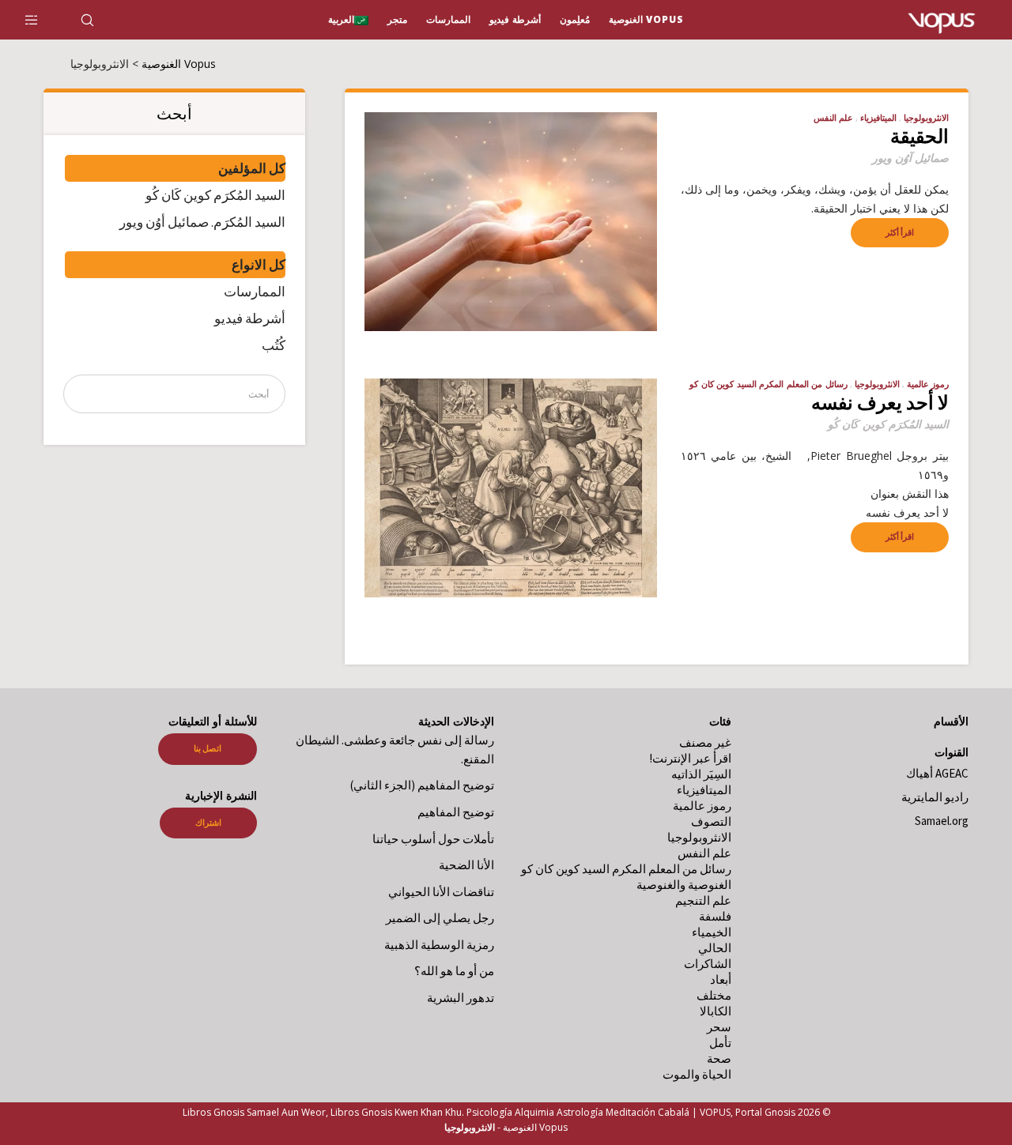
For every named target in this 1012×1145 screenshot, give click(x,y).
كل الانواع (258, 264)
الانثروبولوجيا (926, 117)
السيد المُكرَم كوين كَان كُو (215, 195)
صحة (719, 1058)
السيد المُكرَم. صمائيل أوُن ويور (202, 222)
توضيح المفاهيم (455, 811)
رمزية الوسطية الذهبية (439, 944)
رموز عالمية (928, 384)
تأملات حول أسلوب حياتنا (433, 838)
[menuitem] (348, 20)
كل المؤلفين (251, 168)
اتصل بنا (207, 748)
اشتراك (208, 822)
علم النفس (834, 117)
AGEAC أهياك (937, 773)
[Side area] (41, 20)
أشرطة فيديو (249, 318)
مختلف (714, 995)
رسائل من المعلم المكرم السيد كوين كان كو (768, 384)
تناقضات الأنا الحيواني (441, 891)
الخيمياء (711, 932)
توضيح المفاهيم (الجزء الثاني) (422, 785)
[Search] (97, 20)
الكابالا (715, 1011)
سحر (719, 1026)
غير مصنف (705, 742)
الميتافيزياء (878, 117)
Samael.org (942, 820)
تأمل (719, 1042)
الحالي (714, 947)
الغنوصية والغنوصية (683, 884)
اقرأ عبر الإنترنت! (690, 758)
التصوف (711, 821)
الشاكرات (707, 963)
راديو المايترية (935, 796)
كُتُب (273, 345)
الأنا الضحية (466, 864)
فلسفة (715, 916)
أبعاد (720, 979)
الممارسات (254, 291)
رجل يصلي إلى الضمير (440, 917)
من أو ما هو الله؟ (454, 970)
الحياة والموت (697, 1074)
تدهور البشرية (460, 997)
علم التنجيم (703, 900)
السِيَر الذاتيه (701, 774)
